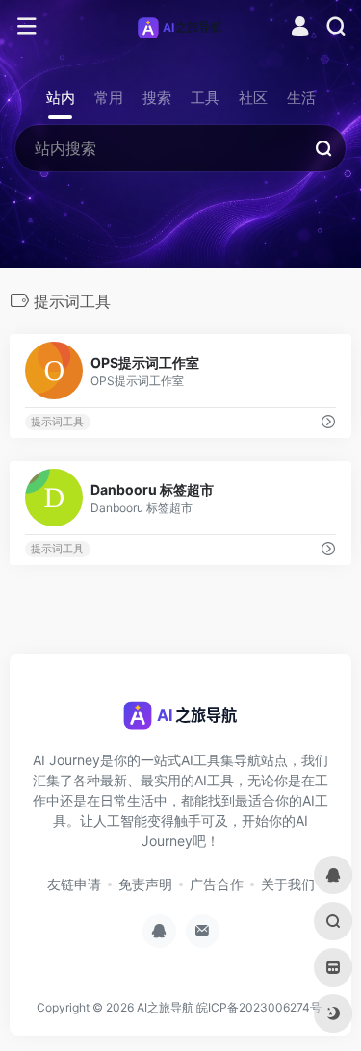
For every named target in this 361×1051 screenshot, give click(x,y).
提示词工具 (57, 422)
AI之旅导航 (165, 1007)
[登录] (300, 28)
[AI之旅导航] (181, 27)
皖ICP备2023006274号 (259, 1007)
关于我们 (288, 884)
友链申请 (74, 884)
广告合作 (217, 884)
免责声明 (145, 884)
